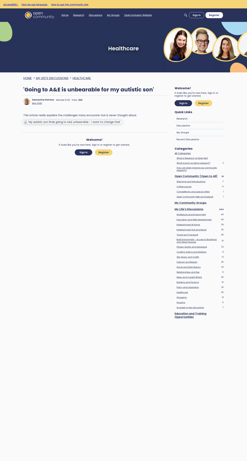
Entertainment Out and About (200, 229)
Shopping (200, 297)
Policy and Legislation (200, 287)
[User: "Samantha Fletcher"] (26, 101)
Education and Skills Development (200, 219)
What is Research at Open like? (192, 158)
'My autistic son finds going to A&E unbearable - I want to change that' (74, 122)
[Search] (186, 15)
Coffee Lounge (200, 186)
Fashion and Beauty (200, 262)
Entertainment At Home (200, 224)
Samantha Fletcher (43, 99)
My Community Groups (191, 203)
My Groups (183, 132)
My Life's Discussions (199, 209)
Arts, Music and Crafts (200, 256)
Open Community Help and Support (200, 196)
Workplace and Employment (200, 214)
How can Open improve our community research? (197, 169)
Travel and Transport (200, 234)
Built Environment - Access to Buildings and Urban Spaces (200, 240)
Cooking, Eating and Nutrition (200, 251)
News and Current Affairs (200, 277)
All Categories (183, 153)
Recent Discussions (188, 139)
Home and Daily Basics (200, 267)
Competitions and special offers (200, 191)
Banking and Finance (200, 282)
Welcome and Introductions (200, 181)
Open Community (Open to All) (199, 176)
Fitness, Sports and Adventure (200, 246)
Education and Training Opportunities (190, 315)
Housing (200, 302)
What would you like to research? (200, 162)
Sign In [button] (83, 152)
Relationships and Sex (200, 272)
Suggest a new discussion (200, 307)
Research (182, 118)
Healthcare (200, 292)
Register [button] (103, 152)
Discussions (183, 125)
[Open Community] (39, 15)
